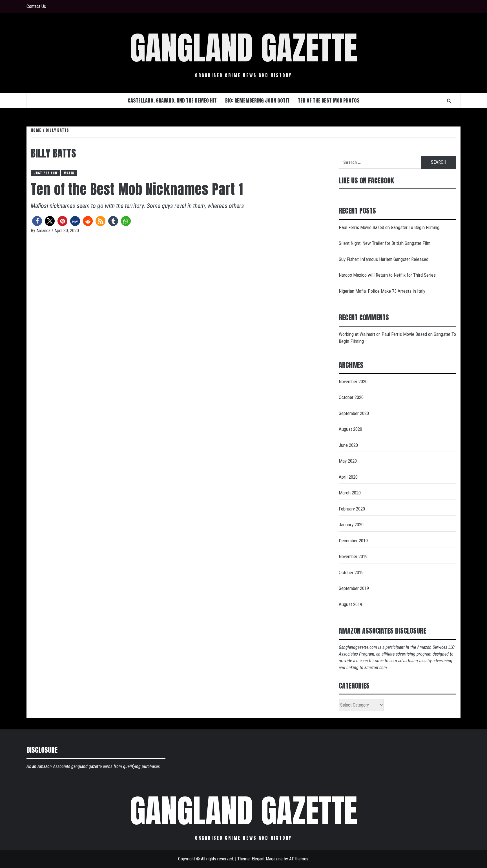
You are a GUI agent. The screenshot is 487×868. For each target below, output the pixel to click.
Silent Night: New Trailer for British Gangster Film (384, 243)
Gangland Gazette (243, 48)
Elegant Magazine (267, 859)
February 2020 (352, 509)
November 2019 (353, 556)
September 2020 (354, 413)
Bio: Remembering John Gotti (257, 100)
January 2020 (351, 524)
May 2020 (348, 461)
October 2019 (351, 572)
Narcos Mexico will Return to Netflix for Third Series (387, 275)
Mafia (69, 173)
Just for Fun (45, 173)
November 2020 (353, 381)
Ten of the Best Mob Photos (329, 100)
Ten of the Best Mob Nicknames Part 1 (137, 189)
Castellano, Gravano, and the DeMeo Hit (172, 100)
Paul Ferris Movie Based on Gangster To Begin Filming (389, 227)
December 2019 (353, 540)
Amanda (44, 230)
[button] (37, 221)
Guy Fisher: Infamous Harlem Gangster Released (383, 259)
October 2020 (351, 397)
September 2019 (354, 588)
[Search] (449, 100)
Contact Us (36, 6)
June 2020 (348, 445)
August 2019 (350, 604)
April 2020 (348, 477)
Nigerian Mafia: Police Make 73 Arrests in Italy (382, 291)
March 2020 (350, 493)
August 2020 (350, 429)
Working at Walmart (357, 334)
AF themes (298, 859)
